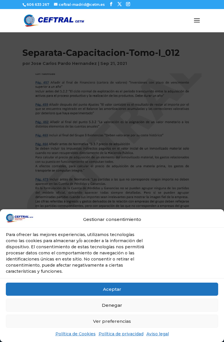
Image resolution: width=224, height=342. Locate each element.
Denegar (112, 305)
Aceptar (112, 289)
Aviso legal (157, 333)
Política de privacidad (121, 333)
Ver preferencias (112, 321)
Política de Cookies (75, 333)
